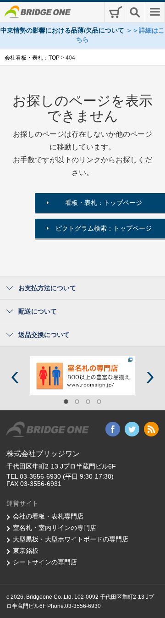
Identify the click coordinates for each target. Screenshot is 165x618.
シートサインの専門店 (45, 562)
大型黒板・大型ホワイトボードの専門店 (70, 539)
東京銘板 (25, 550)
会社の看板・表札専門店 (48, 516)
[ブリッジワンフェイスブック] (112, 428)
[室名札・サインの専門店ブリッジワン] (82, 375)
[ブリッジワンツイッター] (132, 428)
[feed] (151, 428)
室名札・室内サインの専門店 (54, 527)
